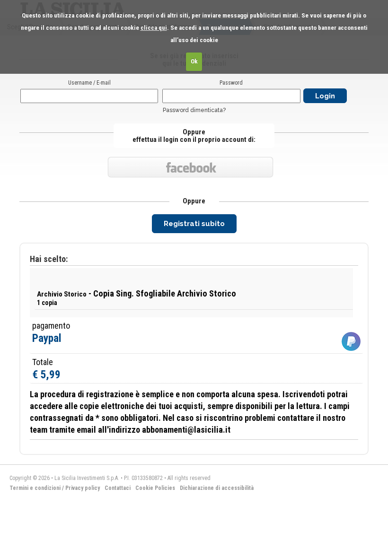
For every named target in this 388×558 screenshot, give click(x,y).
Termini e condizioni (35, 488)
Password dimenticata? (194, 110)
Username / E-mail (89, 82)
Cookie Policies (155, 488)
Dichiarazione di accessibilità (217, 488)
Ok (194, 61)
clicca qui (154, 27)
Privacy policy (82, 488)
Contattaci (118, 488)
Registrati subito (194, 223)
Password (231, 82)
